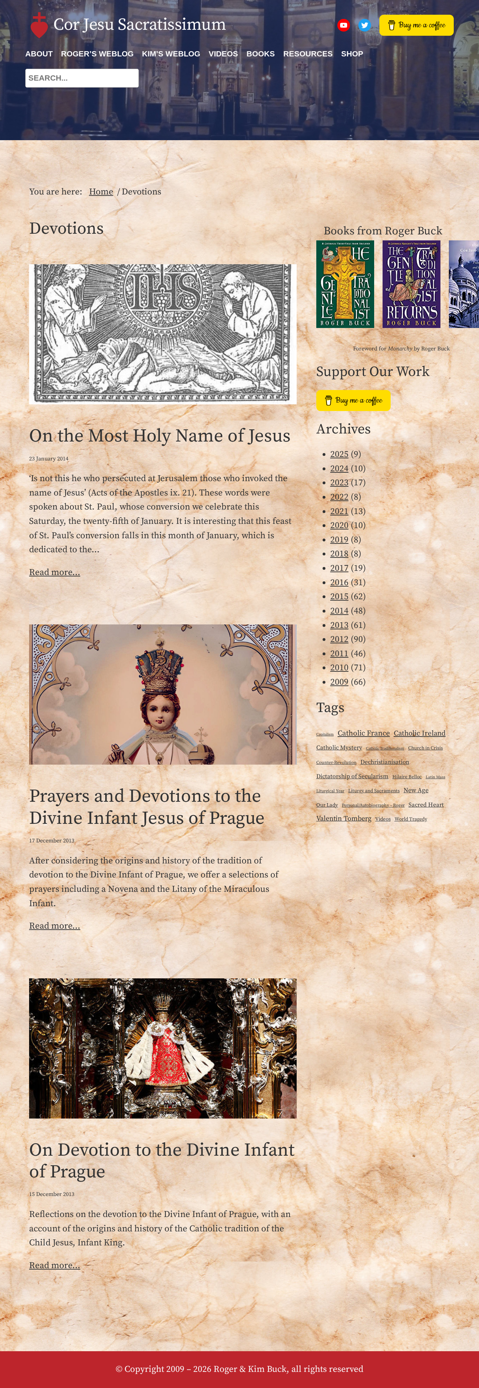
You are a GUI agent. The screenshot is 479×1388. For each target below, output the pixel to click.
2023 (339, 482)
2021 (339, 511)
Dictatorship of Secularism (352, 776)
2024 (339, 468)
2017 (339, 568)
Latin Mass (435, 777)
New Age (416, 790)
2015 (339, 596)
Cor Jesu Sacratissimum (139, 24)
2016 (339, 582)
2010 (339, 668)
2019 (339, 540)
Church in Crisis (425, 748)
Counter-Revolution (336, 762)
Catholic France (364, 733)
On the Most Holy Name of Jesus (160, 436)
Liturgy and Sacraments (374, 791)
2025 (339, 454)
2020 (339, 525)
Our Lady (327, 805)
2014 (339, 611)
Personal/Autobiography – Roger (373, 805)
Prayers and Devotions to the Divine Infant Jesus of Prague (147, 807)
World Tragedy (410, 819)
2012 (339, 639)
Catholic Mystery (339, 748)
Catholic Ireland (420, 733)
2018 (339, 554)
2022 (339, 497)
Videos (383, 819)
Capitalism (325, 734)
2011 (339, 653)
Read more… (54, 572)
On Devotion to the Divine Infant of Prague (162, 1161)
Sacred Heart (426, 805)
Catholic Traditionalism (385, 748)
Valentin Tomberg (343, 818)
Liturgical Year (330, 791)
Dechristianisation (384, 762)
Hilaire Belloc (407, 777)
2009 (339, 682)
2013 (339, 625)
